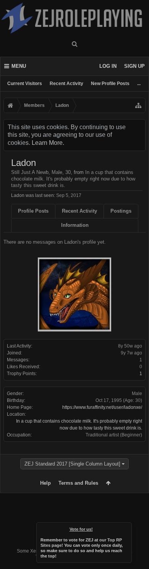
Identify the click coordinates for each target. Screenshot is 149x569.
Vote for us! (81, 529)
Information (75, 225)
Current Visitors (24, 83)
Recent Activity (66, 83)
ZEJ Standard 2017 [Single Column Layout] (72, 464)
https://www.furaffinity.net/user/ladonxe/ (102, 407)
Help (45, 483)
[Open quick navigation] (138, 105)
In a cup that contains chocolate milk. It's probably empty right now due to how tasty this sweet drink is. (73, 178)
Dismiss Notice (126, 528)
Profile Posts (33, 211)
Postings (120, 211)
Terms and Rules (78, 483)
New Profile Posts (110, 83)
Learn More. (48, 142)
